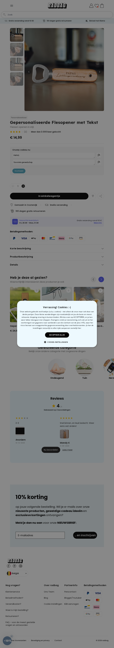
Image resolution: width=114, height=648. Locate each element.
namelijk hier (76, 328)
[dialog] (57, 324)
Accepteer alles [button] (57, 335)
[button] (57, 342)
